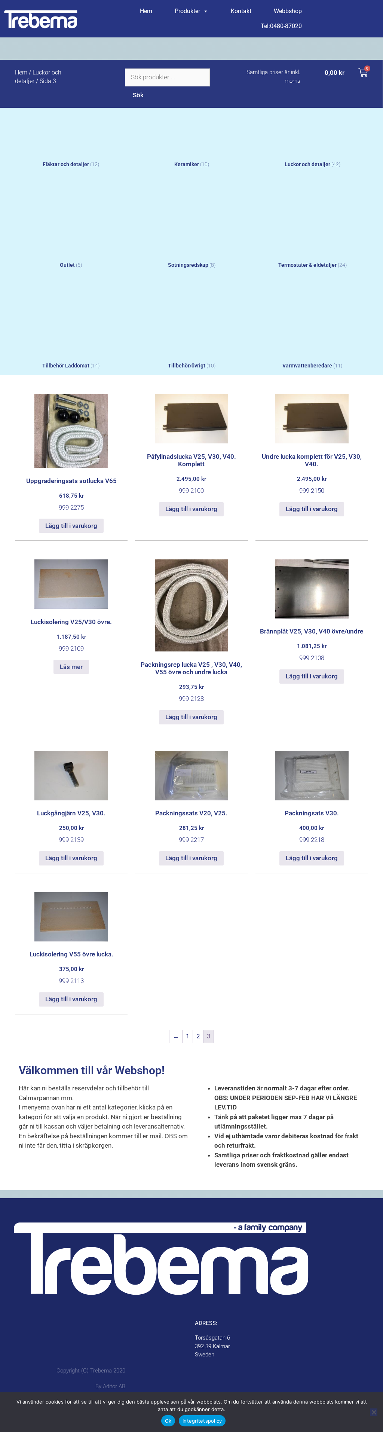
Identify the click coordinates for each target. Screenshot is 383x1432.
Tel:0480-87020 (281, 26)
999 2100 (191, 473)
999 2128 (191, 681)
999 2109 (71, 635)
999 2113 (71, 967)
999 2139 (71, 826)
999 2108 (311, 645)
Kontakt (241, 11)
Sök (138, 95)
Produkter (187, 11)
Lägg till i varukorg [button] (71, 525)
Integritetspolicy (202, 1421)
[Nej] (373, 1412)
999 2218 (312, 826)
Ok (168, 1421)
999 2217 (191, 826)
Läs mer (71, 667)
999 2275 (71, 494)
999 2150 (312, 473)
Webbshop (288, 11)
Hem (146, 11)
